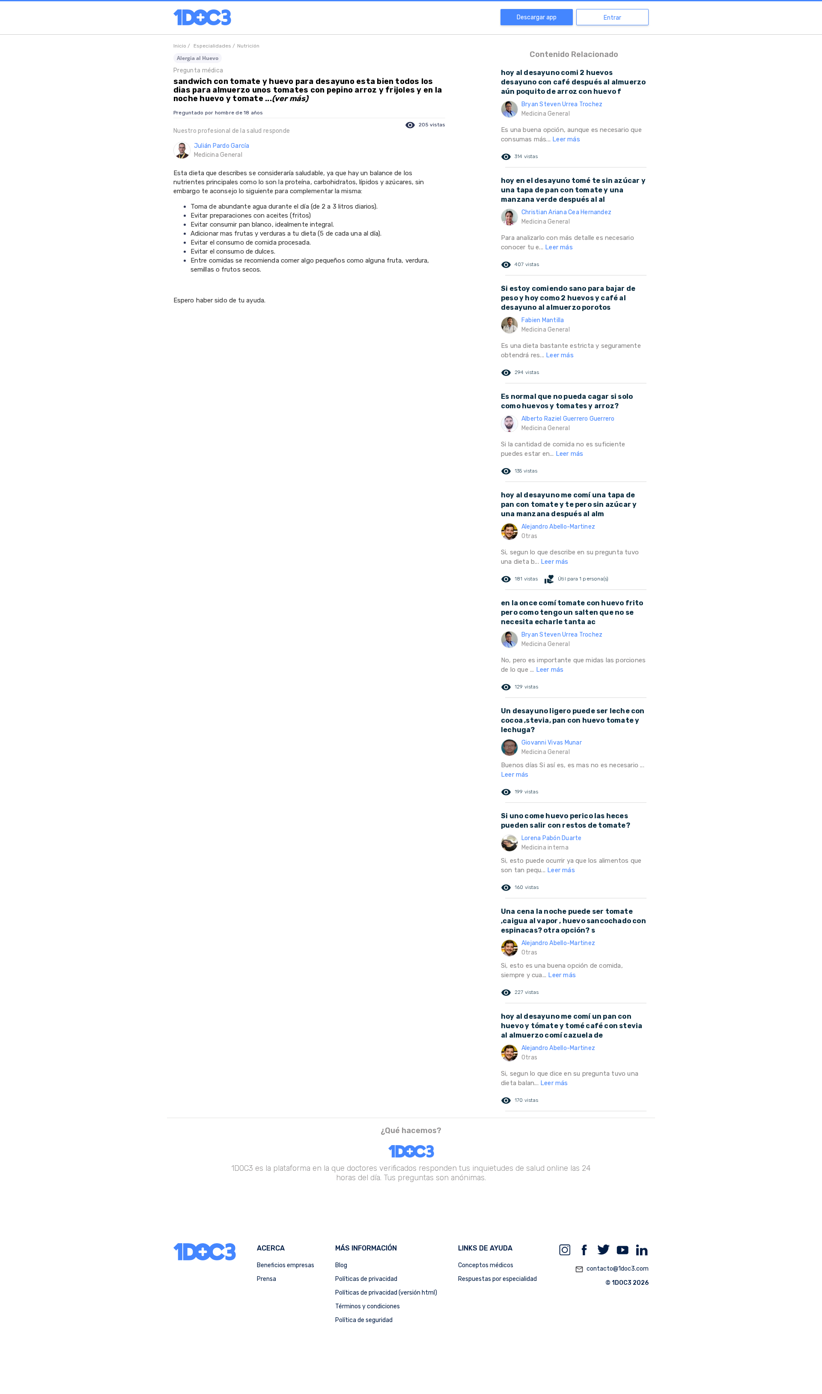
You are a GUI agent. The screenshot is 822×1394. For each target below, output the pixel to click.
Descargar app (537, 17)
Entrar (612, 17)
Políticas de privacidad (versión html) (386, 1292)
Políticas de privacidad (366, 1279)
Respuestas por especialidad (497, 1279)
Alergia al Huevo (197, 58)
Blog (341, 1265)
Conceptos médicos (485, 1265)
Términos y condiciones (367, 1306)
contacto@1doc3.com (612, 1269)
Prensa (266, 1279)
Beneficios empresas (285, 1265)
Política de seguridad (364, 1320)
